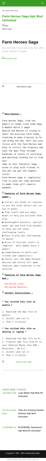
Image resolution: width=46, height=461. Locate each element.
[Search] (41, 3)
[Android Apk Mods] (24, 2)
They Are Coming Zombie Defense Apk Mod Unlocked (31, 413)
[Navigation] (3, 3)
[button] (7, 29)
